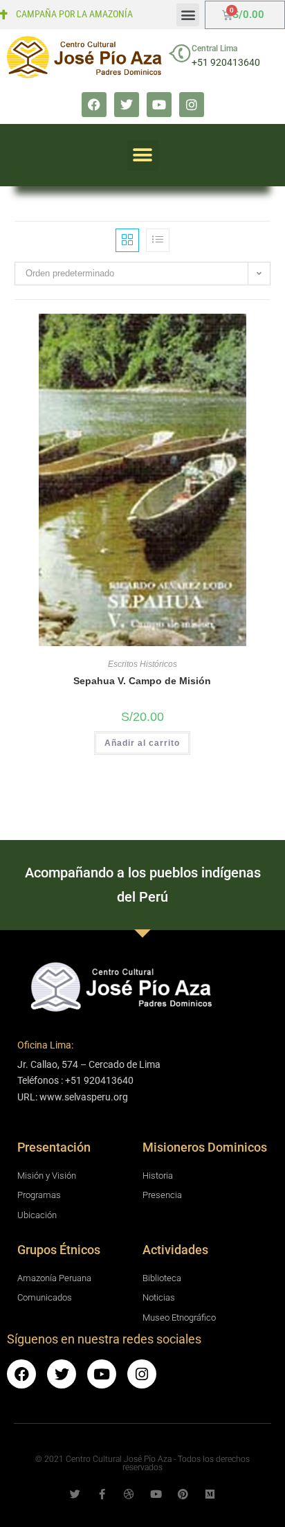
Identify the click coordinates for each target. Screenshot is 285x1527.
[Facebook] (94, 104)
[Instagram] (191, 104)
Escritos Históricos (142, 664)
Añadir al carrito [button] (142, 743)
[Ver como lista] (157, 240)
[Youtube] (159, 104)
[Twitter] (126, 104)
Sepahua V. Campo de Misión (142, 680)
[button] (187, 14)
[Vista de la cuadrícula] (127, 240)
